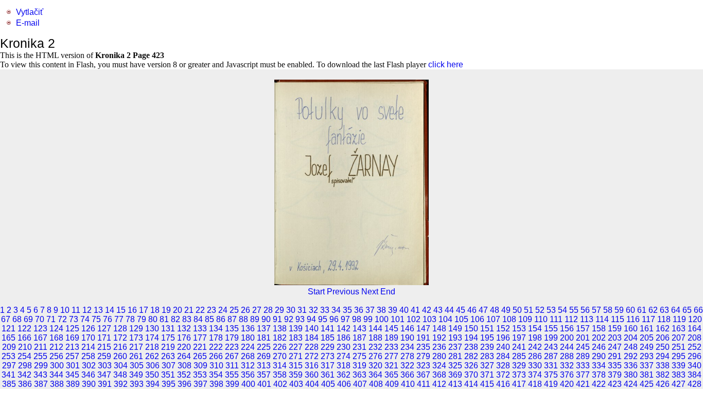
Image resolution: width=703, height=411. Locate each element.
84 (198, 319)
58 (607, 310)
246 (599, 347)
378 (599, 374)
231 (359, 347)
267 (232, 356)
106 (477, 319)
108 (509, 319)
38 (381, 310)
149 (455, 328)
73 (73, 319)
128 (120, 328)
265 (200, 356)
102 (413, 319)
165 (8, 337)
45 (460, 310)
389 (73, 384)
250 (663, 347)
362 (343, 374)
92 (288, 319)
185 (328, 337)
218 (152, 347)
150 (471, 328)
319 (359, 365)
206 (663, 337)
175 (168, 337)
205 (647, 337)
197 (519, 337)
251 (679, 347)
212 (56, 347)
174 (152, 337)
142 (343, 328)
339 (679, 365)
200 (567, 337)
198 (535, 337)
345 (72, 374)
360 (312, 374)
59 (619, 310)
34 (336, 310)
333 (583, 365)
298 (25, 365)
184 (312, 337)
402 (280, 384)
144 (375, 328)
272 (312, 356)
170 (88, 337)
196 (503, 337)
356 (248, 374)
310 (216, 365)
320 (375, 365)
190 (407, 337)
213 (72, 347)
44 (449, 310)
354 (216, 374)
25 (234, 310)
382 (663, 374)
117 (648, 319)
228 (312, 347)
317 (328, 365)
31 (302, 310)
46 (472, 310)
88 (243, 319)
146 (407, 328)
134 (216, 328)
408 (376, 384)
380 (631, 374)
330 (535, 365)
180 (248, 337)
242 (535, 347)
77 (119, 319)
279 (423, 356)
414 (471, 384)
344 (56, 374)
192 (439, 337)
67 (5, 319)
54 (562, 310)
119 (679, 319)
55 (573, 310)
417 (519, 384)
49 (506, 310)
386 (25, 384)
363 (359, 374)
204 (631, 337)
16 (132, 310)
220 (184, 347)
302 (89, 365)
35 (347, 310)
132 (184, 328)
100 (382, 319)
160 (631, 328)
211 (40, 347)
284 (503, 356)
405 (328, 384)
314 (280, 365)
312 (248, 365)
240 (503, 347)
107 (493, 319)
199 (551, 337)
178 (216, 337)
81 (164, 319)
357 (264, 374)
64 (675, 310)
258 (88, 356)
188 (375, 337)
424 (631, 384)
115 (617, 319)
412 (439, 384)
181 (264, 337)
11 (76, 310)
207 (679, 337)
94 (311, 319)
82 (175, 319)
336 (631, 365)
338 (663, 365)
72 (62, 319)
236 (439, 347)
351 (168, 374)
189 (391, 337)
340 (694, 365)
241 (519, 347)
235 (423, 347)
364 (375, 374)
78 (130, 319)
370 (471, 374)
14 (109, 310)
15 (121, 310)
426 (663, 384)
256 (56, 356)
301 (73, 365)
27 (256, 310)
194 (471, 337)
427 (679, 384)
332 (567, 365)
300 (57, 365)
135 (232, 328)
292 (631, 356)
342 (24, 374)
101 (398, 319)
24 (222, 310)
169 (72, 337)
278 (407, 356)
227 (296, 347)
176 (184, 337)
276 (375, 356)
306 (153, 365)
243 (551, 347)
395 (168, 384)
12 (87, 310)
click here (445, 64)
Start (316, 291)
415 (487, 384)
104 (445, 319)
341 (8, 374)
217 (136, 347)
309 (200, 365)
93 (300, 319)
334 (599, 365)
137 (264, 328)
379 (615, 374)
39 (392, 310)
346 (88, 374)
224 (248, 347)
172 (120, 337)
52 (539, 310)
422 (599, 384)
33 (324, 310)
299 (41, 365)
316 (312, 365)
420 (567, 384)
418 (535, 384)
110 (541, 319)
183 (296, 337)
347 (104, 374)
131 (168, 328)
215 (104, 347)
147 (423, 328)
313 (264, 365)
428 (694, 384)
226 (280, 347)
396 (184, 384)
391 (105, 384)
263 (168, 356)
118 (664, 319)
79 (141, 319)
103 (429, 319)
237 (455, 347)
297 (9, 365)
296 (694, 356)
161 (647, 328)
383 (679, 374)
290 (599, 356)
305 (137, 365)
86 (220, 319)
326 (471, 365)
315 (296, 365)
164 (694, 328)
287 (551, 356)
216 (120, 347)
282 (471, 356)
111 (556, 319)
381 (647, 374)
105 (461, 319)
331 (551, 365)
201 (583, 337)
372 (503, 374)
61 (641, 310)
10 (64, 310)
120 (695, 319)
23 (211, 310)
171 (104, 337)
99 (368, 319)
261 (136, 356)
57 (596, 310)
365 (391, 374)
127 (104, 328)
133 (200, 328)
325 (455, 365)
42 (426, 310)
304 (121, 365)
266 (216, 356)
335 (615, 365)
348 (120, 374)
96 (334, 319)
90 (266, 319)
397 (200, 384)
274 (343, 356)
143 (359, 328)
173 (136, 337)
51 (528, 310)
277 (391, 356)
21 (189, 310)
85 (209, 319)
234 (407, 347)
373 (519, 374)
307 (168, 365)
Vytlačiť (29, 12)
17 (143, 310)
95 (322, 319)
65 (687, 310)
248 (631, 347)
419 (551, 384)
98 (356, 319)
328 (503, 365)
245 (583, 347)
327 (487, 365)
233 (391, 347)
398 (216, 384)
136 (248, 328)
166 (24, 337)
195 (487, 337)
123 (40, 328)
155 (551, 328)
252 (694, 347)
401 (264, 384)
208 (694, 337)
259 (104, 356)
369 (455, 374)
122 (24, 328)
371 (487, 374)
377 (583, 374)
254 (24, 356)
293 (647, 356)
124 (56, 328)
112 (571, 319)
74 (85, 319)
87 (232, 319)
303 (105, 365)
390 (89, 384)
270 (280, 356)
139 (296, 328)
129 (136, 328)
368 (439, 374)
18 (155, 310)
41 (415, 310)
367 (423, 374)
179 (232, 337)
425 (647, 384)
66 (698, 310)
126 (88, 328)
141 (328, 328)
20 (177, 310)
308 (184, 365)
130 (152, 328)
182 (280, 337)
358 (280, 374)
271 (296, 356)
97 (345, 319)
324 (439, 365)
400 (248, 384)
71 (51, 319)
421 (583, 384)
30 (290, 310)
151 (487, 328)
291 (615, 356)
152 (503, 328)
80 (152, 319)
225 (264, 347)
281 (455, 356)
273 (328, 356)
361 (328, 374)
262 (152, 356)
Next (369, 291)
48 (494, 310)
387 (41, 384)
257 (72, 356)
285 (519, 356)
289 (583, 356)
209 (9, 347)
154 (535, 328)
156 (567, 328)
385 (9, 384)
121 (8, 328)
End (387, 291)
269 (264, 356)
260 (120, 356)
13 (98, 310)
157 (583, 328)
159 (615, 328)
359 (296, 374)
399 (232, 384)
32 (313, 310)
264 (184, 356)
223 (232, 347)
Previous (343, 291)
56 (585, 310)
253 (8, 356)
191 (423, 337)
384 (694, 374)
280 (439, 356)
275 (359, 356)
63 (664, 310)
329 (519, 365)
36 (358, 310)
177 (200, 337)
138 (280, 328)
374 (535, 374)
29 (279, 310)
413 (455, 384)
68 (17, 319)
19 (166, 310)
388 (57, 384)
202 (599, 337)
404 (312, 384)
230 (343, 347)
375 (551, 374)
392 (121, 384)
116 (633, 319)
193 (455, 337)
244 (567, 347)
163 (679, 328)
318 (343, 365)
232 (375, 347)
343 (40, 374)
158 (599, 328)
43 (438, 310)
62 (653, 310)
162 (663, 328)
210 (25, 347)
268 (248, 356)
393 (137, 384)
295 (679, 356)
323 (423, 365)
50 (517, 310)
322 (407, 365)
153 (519, 328)
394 (153, 384)
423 (615, 384)
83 (186, 319)
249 (647, 347)
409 (392, 384)
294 (663, 356)
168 (56, 337)
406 (344, 384)
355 (232, 374)
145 (391, 328)
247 (615, 347)
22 (200, 310)
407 (360, 384)
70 (39, 319)
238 (471, 347)
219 (168, 347)
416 (503, 384)
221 (200, 347)
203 (615, 337)
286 (535, 356)
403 (296, 384)
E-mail (28, 22)
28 (268, 310)
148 (439, 328)
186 (343, 337)
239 (487, 347)
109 (525, 319)
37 (370, 310)
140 (312, 328)
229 (328, 347)
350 (152, 374)
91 (277, 319)
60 (630, 310)
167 (40, 337)
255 (40, 356)
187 (359, 337)
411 (423, 384)
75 (96, 319)
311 (232, 365)
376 (567, 374)
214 (88, 347)
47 (483, 310)
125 (72, 328)
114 (602, 319)
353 (200, 374)
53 (551, 310)
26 (245, 310)
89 (254, 319)
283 (487, 356)
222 (216, 347)
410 (408, 384)
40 (404, 310)
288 (567, 356)
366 (407, 374)
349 (136, 374)
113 (586, 319)
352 (184, 374)
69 (28, 319)
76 (107, 319)
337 (647, 365)
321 (391, 365)
